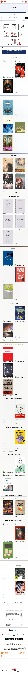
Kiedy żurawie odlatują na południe (11, 623)
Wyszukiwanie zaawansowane (6, 20)
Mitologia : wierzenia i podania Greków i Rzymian (13, 616)
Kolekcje (14, 20)
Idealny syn (8, 625)
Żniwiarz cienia (8, 624)
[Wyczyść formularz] (24, 20)
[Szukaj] (26, 18)
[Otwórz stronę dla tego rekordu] (8, 60)
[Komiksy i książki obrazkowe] (14, 37)
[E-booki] (14, 30)
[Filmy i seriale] (21, 37)
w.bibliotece (6, 648)
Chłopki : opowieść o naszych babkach (12, 613)
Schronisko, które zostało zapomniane (12, 617)
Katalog (13, 14)
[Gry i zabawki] (17, 44)
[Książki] (6, 30)
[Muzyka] (10, 44)
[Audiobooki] (21, 30)
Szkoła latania (8, 615)
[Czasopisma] (6, 37)
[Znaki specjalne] (27, 20)
